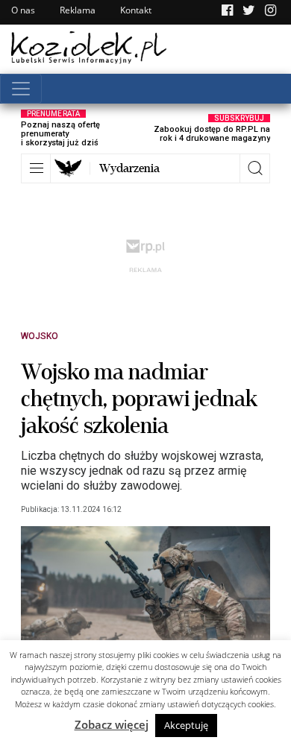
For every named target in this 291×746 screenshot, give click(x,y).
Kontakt (135, 10)
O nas (23, 10)
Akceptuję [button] (186, 725)
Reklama (78, 10)
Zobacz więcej (111, 724)
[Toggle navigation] (21, 89)
